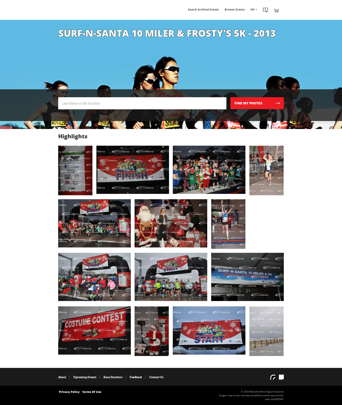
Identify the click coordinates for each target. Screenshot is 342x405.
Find (248, 103)
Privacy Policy (69, 392)
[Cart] (276, 10)
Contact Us (156, 377)
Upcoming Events (84, 377)
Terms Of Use (91, 392)
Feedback (136, 377)
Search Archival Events (203, 9)
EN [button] (253, 9)
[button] (265, 10)
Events (235, 9)
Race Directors (113, 377)
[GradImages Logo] (87, 14)
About (62, 377)
